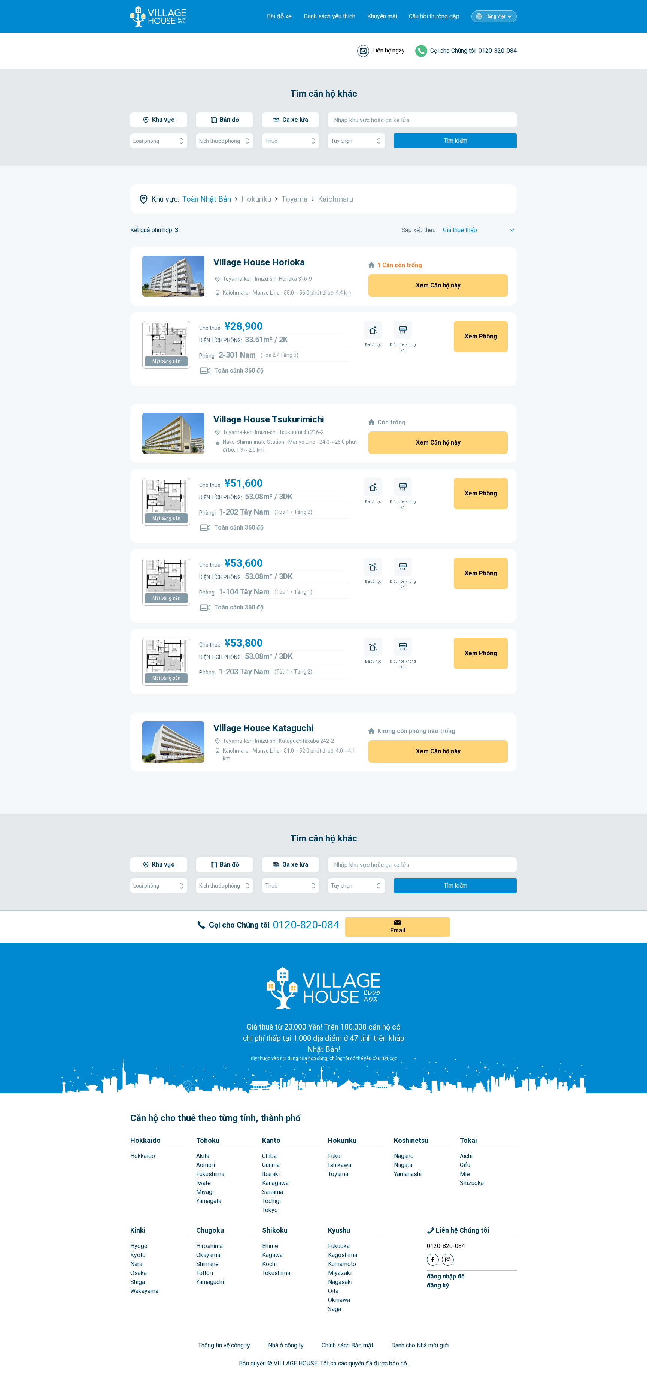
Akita (202, 1156)
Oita (333, 1291)
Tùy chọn (341, 141)
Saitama (272, 1192)
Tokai (468, 1140)
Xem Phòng (481, 336)
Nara (136, 1264)
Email (397, 930)
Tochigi (271, 1201)
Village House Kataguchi (263, 728)
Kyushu (339, 1230)
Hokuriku (342, 1140)
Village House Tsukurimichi (268, 419)
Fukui (335, 1156)
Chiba (269, 1156)
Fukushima (210, 1174)
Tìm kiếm (455, 140)
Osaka (138, 1273)
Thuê (271, 141)
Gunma (271, 1165)
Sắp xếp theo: (419, 229)
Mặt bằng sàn (166, 361)
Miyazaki (340, 1273)
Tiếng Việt (495, 16)
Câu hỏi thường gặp (434, 16)
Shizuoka (472, 1183)
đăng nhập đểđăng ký (446, 1281)
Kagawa (272, 1255)
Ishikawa (339, 1165)
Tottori (204, 1273)
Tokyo (270, 1210)
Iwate (203, 1183)
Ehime (270, 1246)
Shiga (137, 1282)
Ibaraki (271, 1174)
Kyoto (138, 1255)
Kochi (269, 1264)
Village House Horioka (259, 262)
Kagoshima (342, 1255)
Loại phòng (146, 141)
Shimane (207, 1264)
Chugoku (210, 1230)
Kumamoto (342, 1264)
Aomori (205, 1165)
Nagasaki (340, 1282)
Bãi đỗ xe (279, 16)
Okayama (208, 1255)
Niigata (403, 1165)
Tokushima (276, 1273)
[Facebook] (433, 1260)
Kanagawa (275, 1183)
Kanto (271, 1140)
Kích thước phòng (219, 141)
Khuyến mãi (382, 16)
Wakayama (144, 1291)
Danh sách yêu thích (329, 16)
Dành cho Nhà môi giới (420, 1345)
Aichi (466, 1156)
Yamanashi (408, 1174)
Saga (334, 1309)
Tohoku (207, 1140)
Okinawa (339, 1300)
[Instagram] (448, 1260)
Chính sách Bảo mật (347, 1345)
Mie (465, 1174)
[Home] (323, 988)
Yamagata (208, 1201)
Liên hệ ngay (388, 50)
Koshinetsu (411, 1140)
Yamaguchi (210, 1282)
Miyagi (205, 1192)
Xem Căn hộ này (438, 285)
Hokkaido (145, 1140)
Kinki (138, 1230)
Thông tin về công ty (224, 1345)
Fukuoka (339, 1246)
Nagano (404, 1156)
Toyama (338, 1174)
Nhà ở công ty (286, 1345)
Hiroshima (209, 1246)
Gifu (465, 1165)
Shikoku (275, 1230)
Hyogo (139, 1246)
